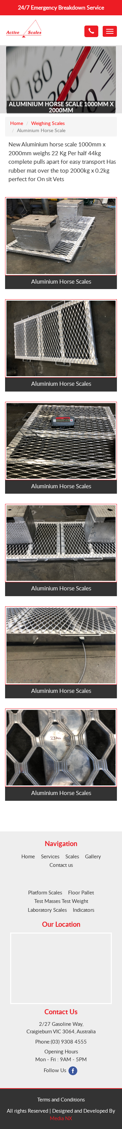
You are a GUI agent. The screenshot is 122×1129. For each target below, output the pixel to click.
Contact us (61, 864)
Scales (72, 856)
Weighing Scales (48, 123)
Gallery (93, 856)
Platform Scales (45, 892)
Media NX (61, 1118)
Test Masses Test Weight (61, 900)
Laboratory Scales (47, 909)
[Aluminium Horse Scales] (61, 235)
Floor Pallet (81, 892)
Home (16, 123)
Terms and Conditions (61, 1099)
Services (50, 856)
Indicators (83, 909)
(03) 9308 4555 (69, 1041)
